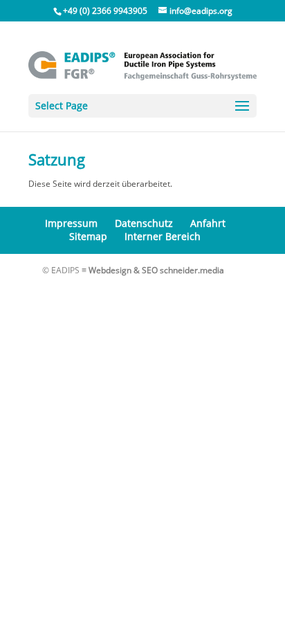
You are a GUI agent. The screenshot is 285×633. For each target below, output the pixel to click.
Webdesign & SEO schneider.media (156, 270)
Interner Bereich (163, 236)
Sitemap (88, 236)
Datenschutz (144, 223)
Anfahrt (208, 223)
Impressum (71, 223)
